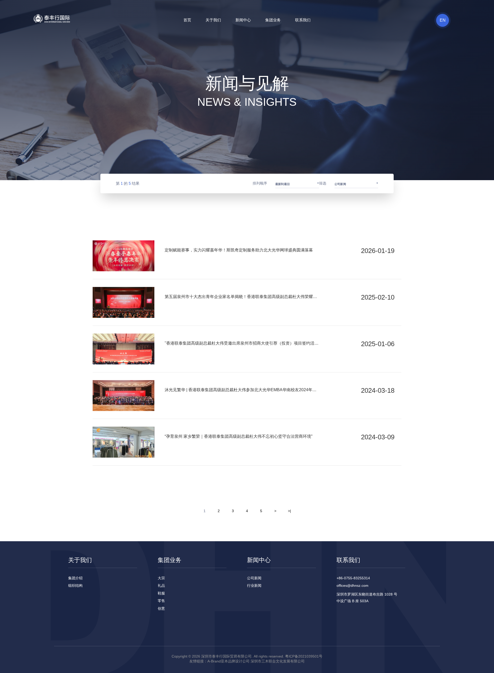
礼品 (161, 585)
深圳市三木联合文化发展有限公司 (278, 661)
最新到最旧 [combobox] (282, 184)
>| (289, 511)
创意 (161, 608)
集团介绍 (75, 578)
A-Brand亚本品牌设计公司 (228, 661)
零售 (161, 601)
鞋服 (161, 593)
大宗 (161, 578)
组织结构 (75, 585)
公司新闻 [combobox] (340, 184)
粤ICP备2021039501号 (303, 656)
